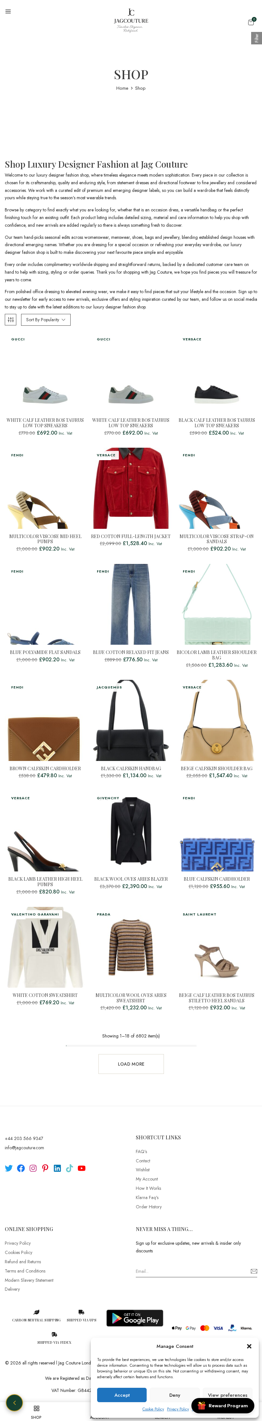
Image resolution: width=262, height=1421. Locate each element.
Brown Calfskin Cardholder (45, 768)
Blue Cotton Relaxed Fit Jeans (131, 652)
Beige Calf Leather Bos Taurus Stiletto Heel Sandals (216, 998)
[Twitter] (9, 1168)
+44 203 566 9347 (24, 1138)
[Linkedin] (57, 1168)
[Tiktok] (69, 1168)
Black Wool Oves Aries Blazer (131, 879)
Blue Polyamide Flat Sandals (45, 652)
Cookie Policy (153, 1409)
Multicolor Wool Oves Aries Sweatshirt (131, 998)
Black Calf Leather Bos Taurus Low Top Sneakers (217, 423)
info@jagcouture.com (24, 1147)
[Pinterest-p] (45, 1168)
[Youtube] (82, 1168)
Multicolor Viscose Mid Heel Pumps (45, 539)
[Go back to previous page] (14, 1402)
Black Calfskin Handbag (131, 768)
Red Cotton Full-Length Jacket (131, 536)
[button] (249, 1346)
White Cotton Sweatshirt (45, 995)
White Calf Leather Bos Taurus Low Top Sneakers (45, 423)
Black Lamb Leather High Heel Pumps (45, 882)
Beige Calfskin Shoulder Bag (216, 768)
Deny (174, 1395)
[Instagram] (33, 1168)
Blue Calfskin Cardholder (217, 879)
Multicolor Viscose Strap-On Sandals (217, 539)
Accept (122, 1395)
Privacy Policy (178, 1409)
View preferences (227, 1395)
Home (122, 88)
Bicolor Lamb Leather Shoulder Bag (217, 655)
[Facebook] (21, 1168)
